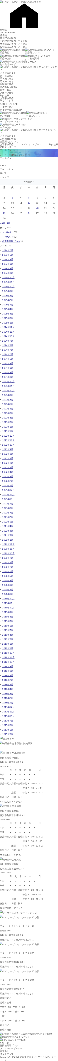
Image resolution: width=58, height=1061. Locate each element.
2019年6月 (7, 625)
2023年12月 (8, 381)
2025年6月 (7, 300)
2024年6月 (7, 354)
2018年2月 (7, 698)
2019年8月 (7, 616)
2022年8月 (7, 453)
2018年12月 (8, 652)
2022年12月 (8, 435)
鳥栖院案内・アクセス (11, 854)
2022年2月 (7, 481)
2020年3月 (7, 585)
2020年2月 (7, 589)
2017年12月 (8, 707)
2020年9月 (7, 557)
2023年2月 (7, 426)
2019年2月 (7, 643)
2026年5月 (7, 254)
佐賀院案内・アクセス (11, 908)
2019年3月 (7, 639)
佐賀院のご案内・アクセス (13, 46)
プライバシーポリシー (11, 1048)
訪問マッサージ (8, 147)
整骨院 (3, 29)
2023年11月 (8, 386)
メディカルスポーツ (31, 144)
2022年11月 (8, 440)
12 (29, 202)
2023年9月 (7, 395)
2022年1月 (7, 485)
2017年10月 (8, 716)
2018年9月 (7, 666)
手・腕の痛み (7, 78)
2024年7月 (7, 349)
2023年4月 (7, 417)
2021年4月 (7, 526)
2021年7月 (7, 512)
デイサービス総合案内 (11, 109)
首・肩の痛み (7, 75)
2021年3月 (7, 530)
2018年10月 (8, 661)
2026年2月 (7, 268)
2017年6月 (7, 729)
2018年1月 (7, 702)
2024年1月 (7, 377)
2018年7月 (7, 675)
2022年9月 (7, 449)
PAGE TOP (5, 1056)
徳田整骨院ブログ (11, 241)
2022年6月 (7, 462)
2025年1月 (7, 322)
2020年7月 (7, 566)
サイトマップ (7, 1054)
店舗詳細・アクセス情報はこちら (17, 939)
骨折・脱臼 (5, 89)
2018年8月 (7, 670)
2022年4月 (7, 471)
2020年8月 (7, 562)
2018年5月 (7, 684)
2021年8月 (7, 508)
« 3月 (2, 223)
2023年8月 (7, 399)
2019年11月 (8, 603)
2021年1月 (7, 539)
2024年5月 (7, 358)
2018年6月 (7, 680)
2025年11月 (8, 282)
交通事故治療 (7, 98)
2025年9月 (7, 291)
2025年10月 (8, 286)
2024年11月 (8, 331)
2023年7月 (7, 404)
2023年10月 (8, 390)
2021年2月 (7, 535)
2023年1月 (7, 431)
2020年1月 (7, 594)
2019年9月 (7, 612)
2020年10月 (8, 553)
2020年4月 (7, 580)
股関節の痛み (7, 84)
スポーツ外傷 (7, 92)
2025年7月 (7, 295)
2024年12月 (8, 327)
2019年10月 (8, 607)
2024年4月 (7, 363)
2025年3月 (7, 313)
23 (4, 213)
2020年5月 (7, 576)
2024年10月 (8, 336)
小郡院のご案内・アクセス (13, 41)
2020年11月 (8, 548)
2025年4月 (7, 309)
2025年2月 (7, 318)
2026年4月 (7, 259)
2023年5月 (7, 413)
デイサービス (7, 101)
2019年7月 (7, 621)
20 (37, 208)
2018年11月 (8, 657)
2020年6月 (7, 571)
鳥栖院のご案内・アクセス (13, 43)
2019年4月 (7, 634)
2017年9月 (7, 720)
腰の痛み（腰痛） (9, 87)
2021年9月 (7, 503)
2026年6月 (7, 250)
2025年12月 (8, 277)
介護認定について (9, 141)
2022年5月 (7, 467)
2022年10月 (8, 444)
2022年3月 (7, 476)
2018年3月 (7, 693)
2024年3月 (7, 367)
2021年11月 (8, 494)
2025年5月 (7, 304)
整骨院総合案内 (8, 38)
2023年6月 (7, 408)
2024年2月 (7, 372)
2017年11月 (8, 711)
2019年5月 (7, 630)
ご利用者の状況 (8, 138)
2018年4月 (7, 689)
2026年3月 (7, 263)
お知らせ (6, 232)
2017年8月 (7, 725)
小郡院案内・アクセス (11, 801)
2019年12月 (8, 598)
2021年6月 (7, 517)
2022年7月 (7, 458)
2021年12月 (8, 490)
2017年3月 (7, 734)
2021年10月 (8, 499)
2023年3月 (7, 422)
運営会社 (4, 1051)
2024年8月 (7, 345)
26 (29, 213)
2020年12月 (8, 544)
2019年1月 (7, 648)
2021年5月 (7, 521)
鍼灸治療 (4, 95)
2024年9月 (7, 340)
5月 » (8, 223)
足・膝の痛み (7, 81)
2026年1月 (7, 273)
